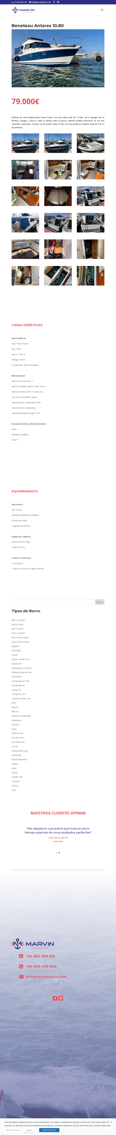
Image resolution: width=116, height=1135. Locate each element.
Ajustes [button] (29, 1130)
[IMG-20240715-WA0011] (58, 285)
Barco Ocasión (18, 633)
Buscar (99, 602)
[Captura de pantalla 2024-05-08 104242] (25, 179)
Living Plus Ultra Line (21, 698)
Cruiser (15, 655)
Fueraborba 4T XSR (20, 681)
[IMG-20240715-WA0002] (25, 206)
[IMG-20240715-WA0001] (90, 206)
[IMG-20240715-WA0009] (25, 259)
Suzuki (14, 772)
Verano (15, 785)
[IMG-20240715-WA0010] (90, 259)
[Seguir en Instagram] (61, 998)
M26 (14, 702)
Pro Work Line (18, 742)
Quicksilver (16, 755)
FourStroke (17, 676)
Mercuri (15, 711)
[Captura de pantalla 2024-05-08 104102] (90, 153)
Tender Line (17, 776)
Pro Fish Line (17, 737)
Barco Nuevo (18, 628)
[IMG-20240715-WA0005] (58, 259)
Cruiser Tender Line (20, 659)
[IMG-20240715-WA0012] (90, 285)
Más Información (14, 1130)
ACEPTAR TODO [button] (49, 1130)
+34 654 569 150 (20, 2)
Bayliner (15, 646)
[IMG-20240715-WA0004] (25, 285)
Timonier (16, 781)
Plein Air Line (17, 733)
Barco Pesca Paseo (21, 642)
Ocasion (15, 724)
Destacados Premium (22, 668)
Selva (14, 768)
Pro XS (15, 746)
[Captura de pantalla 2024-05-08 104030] (58, 206)
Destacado (17, 663)
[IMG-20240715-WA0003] (58, 179)
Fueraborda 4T (18, 685)
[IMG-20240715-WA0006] (90, 232)
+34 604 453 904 (41, 966)
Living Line (16, 689)
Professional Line (19, 750)
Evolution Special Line (21, 672)
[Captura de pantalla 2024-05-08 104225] (25, 232)
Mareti (15, 707)
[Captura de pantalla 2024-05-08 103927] (25, 153)
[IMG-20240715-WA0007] (90, 179)
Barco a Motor (18, 620)
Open (14, 729)
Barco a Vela (17, 624)
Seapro (15, 763)
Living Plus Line (19, 694)
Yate (14, 790)
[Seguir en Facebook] (55, 998)
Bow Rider (16, 650)
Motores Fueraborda (21, 716)
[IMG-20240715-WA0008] (58, 232)
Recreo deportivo (19, 759)
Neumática (17, 720)
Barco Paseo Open (20, 637)
